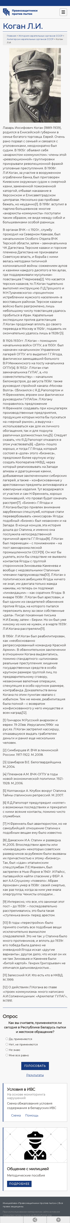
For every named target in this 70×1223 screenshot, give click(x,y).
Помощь (31, 1115)
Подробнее (19, 1184)
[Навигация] (63, 12)
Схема (15, 1115)
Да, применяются (20, 1039)
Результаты (35, 1075)
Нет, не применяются (23, 1044)
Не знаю (14, 1050)
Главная (11, 35)
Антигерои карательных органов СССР (30, 39)
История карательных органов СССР (40, 35)
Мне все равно (19, 1055)
